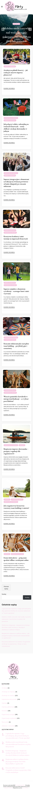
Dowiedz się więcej (9, 88)
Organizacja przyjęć (10, 232)
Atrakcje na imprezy (8, 692)
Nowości (22, 445)
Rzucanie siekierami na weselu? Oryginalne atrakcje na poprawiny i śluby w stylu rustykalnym (16, 644)
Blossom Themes (8, 788)
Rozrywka (5, 722)
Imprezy (4, 703)
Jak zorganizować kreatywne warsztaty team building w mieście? (16, 506)
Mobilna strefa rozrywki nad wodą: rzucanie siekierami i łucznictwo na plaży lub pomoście (16, 619)
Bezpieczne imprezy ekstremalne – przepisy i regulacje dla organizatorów (16, 451)
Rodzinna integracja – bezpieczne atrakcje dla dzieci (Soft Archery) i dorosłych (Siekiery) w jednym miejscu (16, 32)
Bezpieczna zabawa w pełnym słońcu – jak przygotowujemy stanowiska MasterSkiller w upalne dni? (16, 636)
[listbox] (16, 29)
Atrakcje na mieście (10, 339)
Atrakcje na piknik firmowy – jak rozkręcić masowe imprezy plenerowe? (16, 72)
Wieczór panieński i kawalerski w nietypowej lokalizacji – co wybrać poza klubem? (16, 398)
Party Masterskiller (20, 785)
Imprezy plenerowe (10, 66)
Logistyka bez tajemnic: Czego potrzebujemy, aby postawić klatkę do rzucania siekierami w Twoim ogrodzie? (16, 611)
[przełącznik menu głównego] (2, 6)
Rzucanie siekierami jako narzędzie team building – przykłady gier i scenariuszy (16, 345)
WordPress (25, 788)
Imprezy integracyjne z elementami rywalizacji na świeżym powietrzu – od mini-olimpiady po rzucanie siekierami (16, 182)
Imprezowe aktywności (11, 117)
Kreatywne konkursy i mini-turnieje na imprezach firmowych (16, 237)
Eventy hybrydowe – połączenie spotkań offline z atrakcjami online (16, 559)
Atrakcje (16, 19)
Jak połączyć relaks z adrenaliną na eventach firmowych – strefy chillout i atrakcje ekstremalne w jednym (16, 127)
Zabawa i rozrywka (10, 120)
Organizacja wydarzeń (9, 718)
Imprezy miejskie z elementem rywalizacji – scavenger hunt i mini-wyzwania (16, 291)
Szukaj (4, 594)
